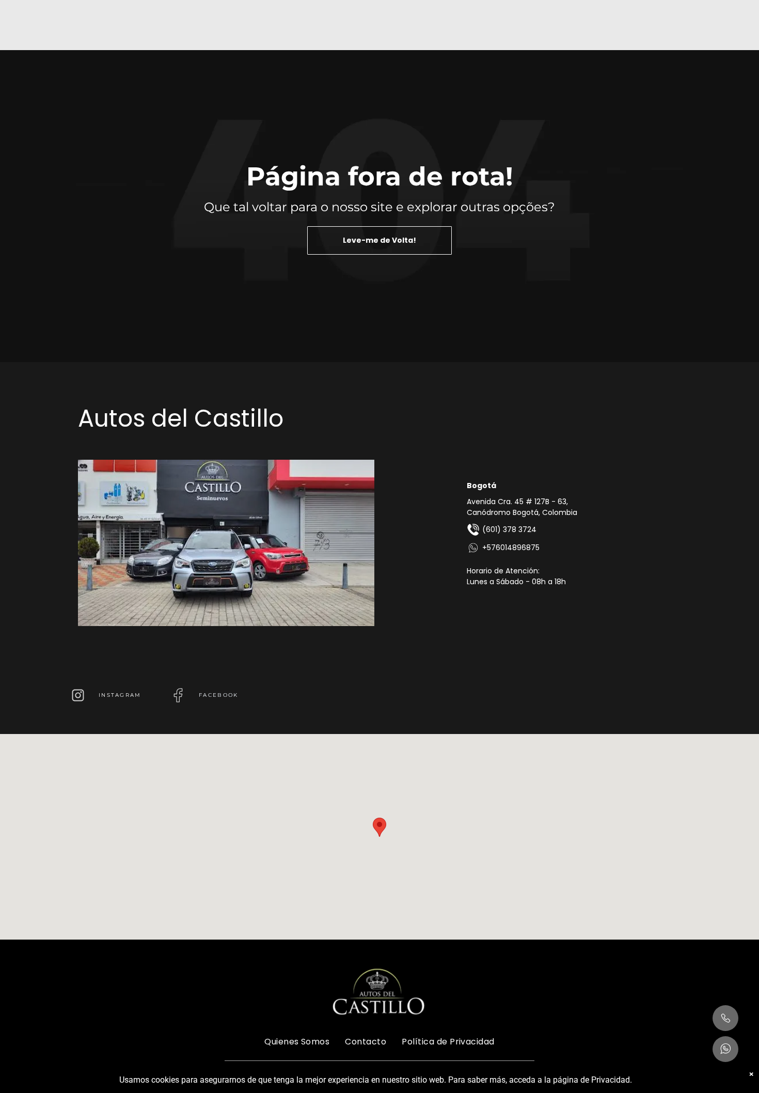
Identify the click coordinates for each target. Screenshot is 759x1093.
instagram (120, 695)
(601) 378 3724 (509, 529)
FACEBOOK (218, 695)
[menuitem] (297, 1041)
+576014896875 (511, 547)
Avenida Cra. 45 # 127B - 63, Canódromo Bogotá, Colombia (522, 507)
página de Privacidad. (592, 1080)
